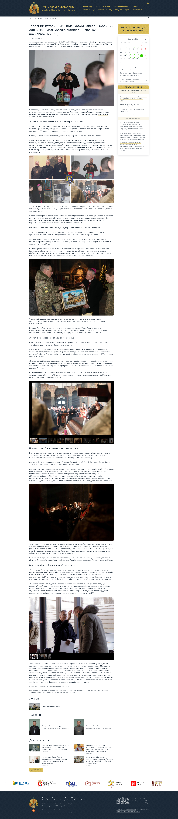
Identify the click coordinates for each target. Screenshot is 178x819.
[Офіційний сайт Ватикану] (115, 783)
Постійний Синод (70, 798)
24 (121, 59)
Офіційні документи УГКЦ (140, 801)
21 (137, 56)
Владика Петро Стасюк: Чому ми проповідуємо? (130, 105)
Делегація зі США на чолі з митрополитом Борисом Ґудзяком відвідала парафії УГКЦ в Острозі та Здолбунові (99, 760)
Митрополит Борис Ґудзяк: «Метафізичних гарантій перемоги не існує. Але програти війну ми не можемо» (54, 760)
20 (133, 56)
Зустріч (56, 692)
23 (145, 56)
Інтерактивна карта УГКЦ (140, 803)
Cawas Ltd (53, 806)
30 (146, 59)
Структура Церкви (73, 800)
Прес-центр (46, 798)
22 (141, 56)
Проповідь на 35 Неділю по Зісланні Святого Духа (132, 110)
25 (125, 59)
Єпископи (81, 798)
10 (121, 52)
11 (125, 52)
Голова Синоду (47, 800)
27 (133, 59)
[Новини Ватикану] (137, 783)
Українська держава (67, 692)
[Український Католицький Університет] (92, 783)
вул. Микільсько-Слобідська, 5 (126, 809)
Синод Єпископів (57, 798)
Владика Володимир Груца (58, 690)
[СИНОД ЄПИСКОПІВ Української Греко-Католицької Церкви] (34, 8)
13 (133, 52)
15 (141, 52)
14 (137, 52)
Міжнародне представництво (42, 692)
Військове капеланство (99, 690)
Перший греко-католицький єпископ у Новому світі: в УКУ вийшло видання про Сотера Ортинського (55, 747)
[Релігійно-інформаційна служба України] (71, 783)
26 (129, 59)
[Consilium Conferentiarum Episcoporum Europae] (157, 783)
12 (129, 52)
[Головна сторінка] (30, 18)
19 (129, 56)
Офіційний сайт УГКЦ (138, 799)
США (88, 690)
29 (141, 59)
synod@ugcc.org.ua (134, 811)
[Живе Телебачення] (20, 783)
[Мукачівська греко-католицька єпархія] (47, 783)
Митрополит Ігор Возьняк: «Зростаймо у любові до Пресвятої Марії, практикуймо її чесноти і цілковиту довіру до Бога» (99, 748)
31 (121, 62)
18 (125, 56)
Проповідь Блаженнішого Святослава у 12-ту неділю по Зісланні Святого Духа (133, 98)
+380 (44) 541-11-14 (122, 811)
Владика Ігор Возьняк (39, 690)
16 (145, 52)
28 (137, 59)
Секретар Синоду (59, 800)
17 (121, 56)
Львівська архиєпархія (77, 690)
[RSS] (33, 810)
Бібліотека (84, 800)
